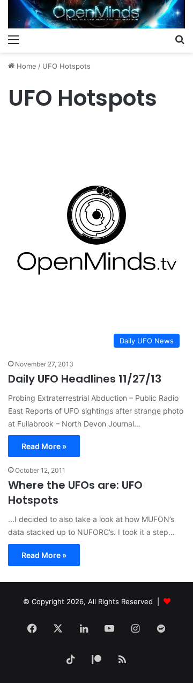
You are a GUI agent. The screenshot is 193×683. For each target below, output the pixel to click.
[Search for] (179, 39)
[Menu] (13, 39)
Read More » (43, 446)
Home (25, 66)
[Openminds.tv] (96, 14)
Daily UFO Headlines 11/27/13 (84, 378)
